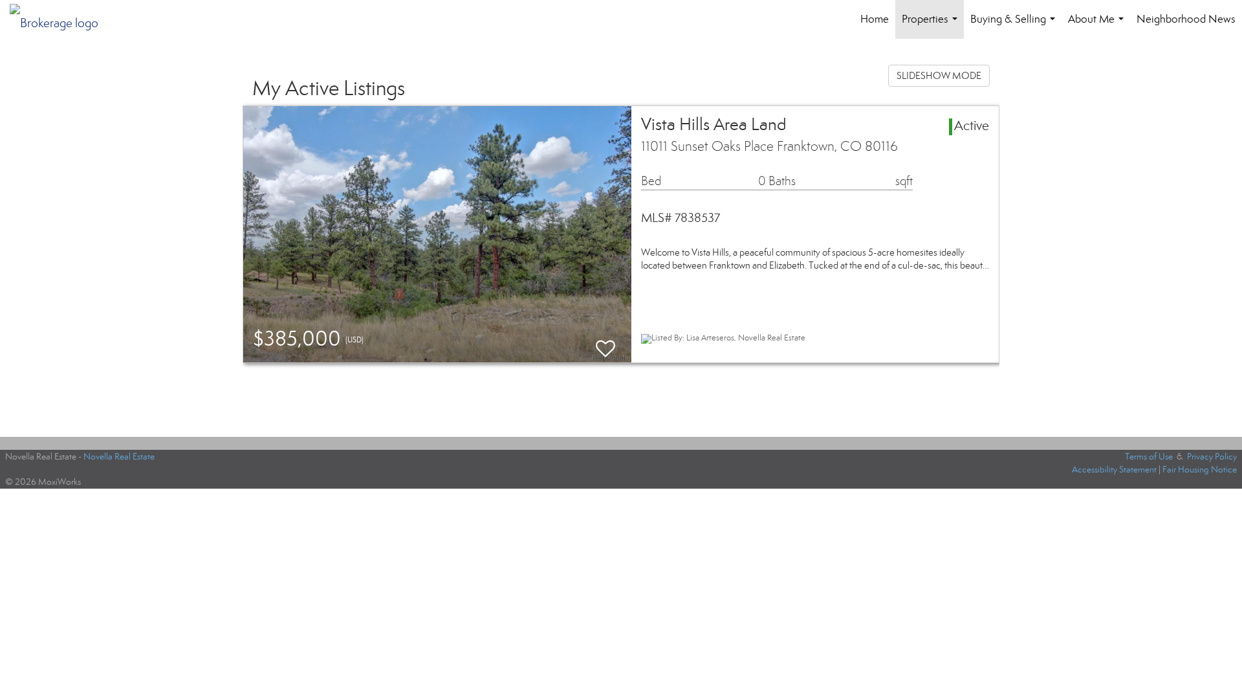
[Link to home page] (60, 19)
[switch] (605, 343)
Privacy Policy (1212, 456)
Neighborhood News (1186, 19)
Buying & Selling (1015, 25)
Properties (932, 25)
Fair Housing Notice (1199, 469)
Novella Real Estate (119, 456)
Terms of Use (1149, 456)
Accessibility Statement (1114, 469)
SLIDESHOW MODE (939, 76)
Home (874, 19)
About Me (1098, 25)
